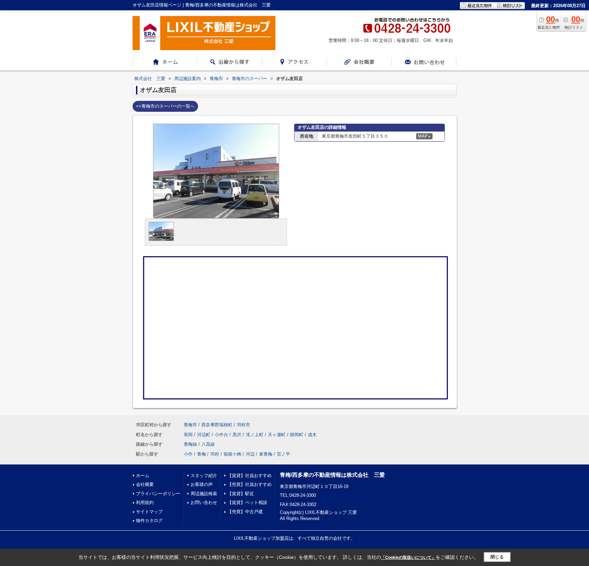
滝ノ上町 (254, 434)
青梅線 (190, 444)
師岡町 (296, 434)
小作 (188, 454)
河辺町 (203, 434)
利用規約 (145, 502)
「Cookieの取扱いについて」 (408, 557)
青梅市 (190, 424)
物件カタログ (149, 520)
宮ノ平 (283, 454)
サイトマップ (149, 511)
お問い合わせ (204, 502)
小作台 (221, 434)
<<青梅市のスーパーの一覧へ (165, 106)
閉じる (497, 557)
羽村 (214, 454)
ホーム (142, 475)
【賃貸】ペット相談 (247, 502)
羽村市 (243, 424)
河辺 (250, 454)
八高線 (208, 444)
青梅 (201, 454)
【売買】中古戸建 (245, 511)
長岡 (188, 434)
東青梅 (265, 454)
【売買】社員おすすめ (249, 484)
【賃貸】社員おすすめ (249, 475)
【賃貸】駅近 (240, 493)
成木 (312, 434)
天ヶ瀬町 (277, 434)
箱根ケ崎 (232, 454)
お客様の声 (202, 484)
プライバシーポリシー (158, 493)
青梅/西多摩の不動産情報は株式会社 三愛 (332, 475)
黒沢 (236, 434)
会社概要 (145, 484)
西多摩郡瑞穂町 (216, 424)
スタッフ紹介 (204, 475)
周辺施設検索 (204, 493)
